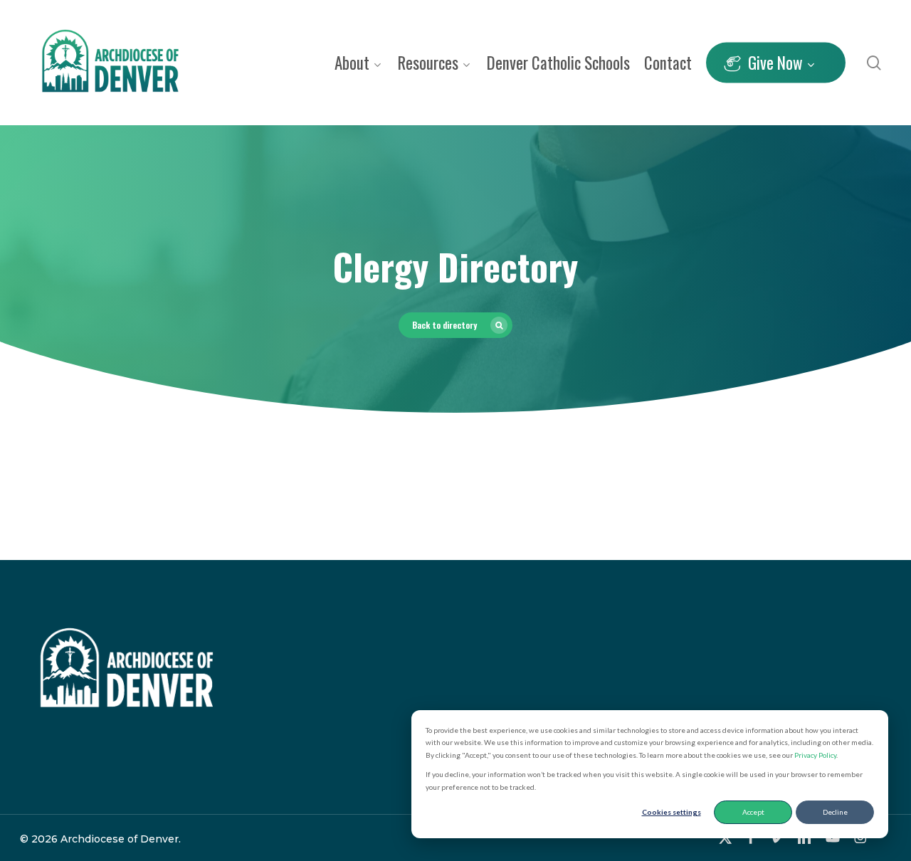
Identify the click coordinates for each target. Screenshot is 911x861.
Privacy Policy (815, 755)
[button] (455, 325)
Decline (835, 812)
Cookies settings (671, 812)
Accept (753, 812)
